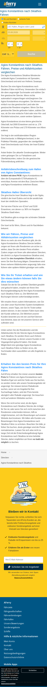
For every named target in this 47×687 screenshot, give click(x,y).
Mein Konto (9, 641)
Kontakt (7, 645)
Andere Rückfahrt (10, 23)
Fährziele (8, 607)
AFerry (7, 602)
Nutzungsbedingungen (14, 653)
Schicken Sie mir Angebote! (25, 567)
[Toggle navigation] (39, 4)
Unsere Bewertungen (14, 623)
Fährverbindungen (12, 615)
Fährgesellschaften (13, 611)
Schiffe (7, 631)
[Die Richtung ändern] (43, 28)
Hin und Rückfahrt (10, 19)
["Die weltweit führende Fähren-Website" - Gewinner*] (10, 4)
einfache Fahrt (25, 19)
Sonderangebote (12, 627)
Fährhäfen (9, 619)
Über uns (8, 649)
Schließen (33, 670)
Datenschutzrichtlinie (23, 578)
